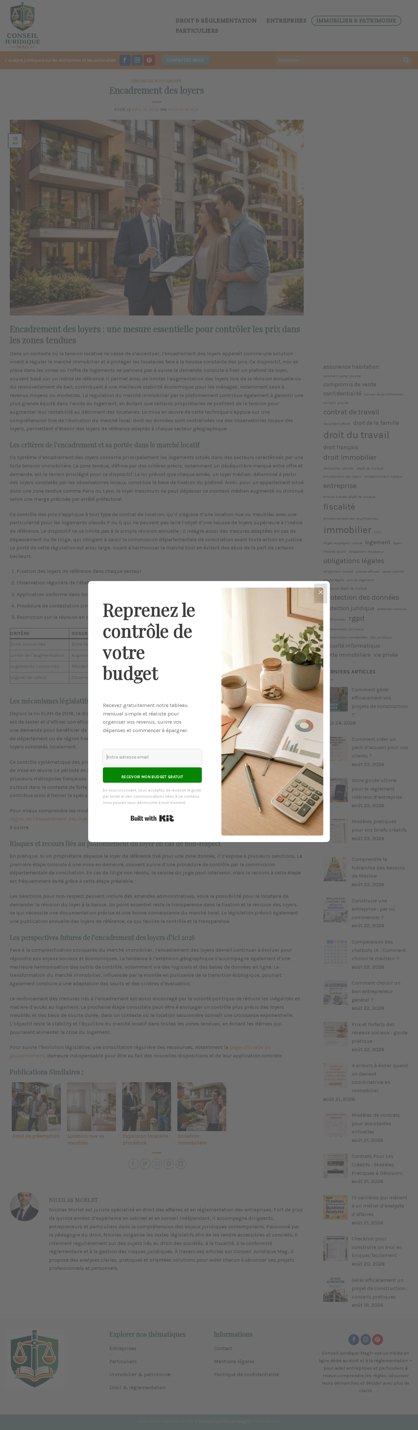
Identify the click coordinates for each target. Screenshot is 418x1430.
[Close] (320, 593)
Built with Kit (152, 818)
